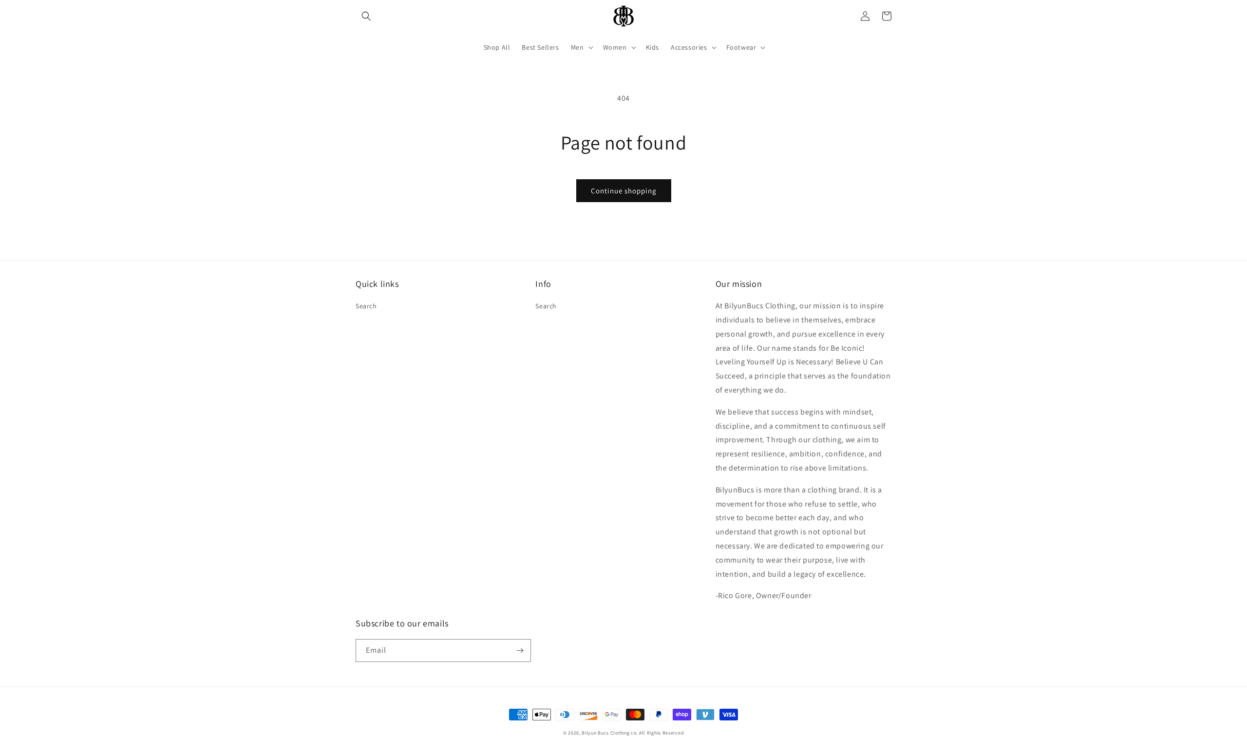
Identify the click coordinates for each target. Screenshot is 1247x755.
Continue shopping (624, 190)
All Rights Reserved (661, 733)
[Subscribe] (519, 650)
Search (366, 306)
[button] (366, 16)
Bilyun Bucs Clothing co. (610, 733)
